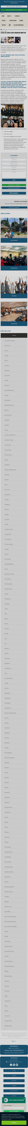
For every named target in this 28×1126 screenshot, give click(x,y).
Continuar (14, 1122)
